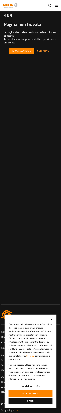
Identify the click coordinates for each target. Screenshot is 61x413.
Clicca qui (30, 356)
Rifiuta (30, 401)
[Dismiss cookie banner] (51, 320)
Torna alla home (21, 51)
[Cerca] (50, 6)
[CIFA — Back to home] (10, 6)
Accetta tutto (30, 393)
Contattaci (43, 51)
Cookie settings (30, 386)
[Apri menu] (56, 6)
